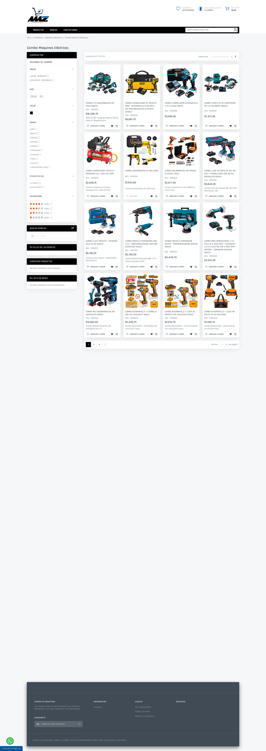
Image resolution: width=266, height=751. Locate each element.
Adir (34, 129)
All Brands (72, 228)
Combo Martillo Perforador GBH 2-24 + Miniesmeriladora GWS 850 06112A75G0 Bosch (141, 244)
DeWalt (35, 146)
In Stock (36, 183)
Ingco (34, 159)
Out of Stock (37, 187)
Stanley (35, 142)
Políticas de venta (142, 711)
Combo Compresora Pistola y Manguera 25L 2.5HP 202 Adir (100, 172)
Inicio (29, 38)
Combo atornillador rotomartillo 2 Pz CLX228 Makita (181, 104)
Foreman (36, 154)
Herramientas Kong (40, 167)
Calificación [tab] (36, 196)
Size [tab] (32, 89)
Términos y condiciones (145, 716)
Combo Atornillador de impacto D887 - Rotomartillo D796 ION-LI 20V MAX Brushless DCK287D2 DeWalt (140, 107)
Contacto (97, 707)
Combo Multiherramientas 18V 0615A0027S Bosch (100, 313)
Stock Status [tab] (37, 176)
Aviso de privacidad (143, 707)
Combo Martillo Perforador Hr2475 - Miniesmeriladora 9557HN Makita (181, 244)
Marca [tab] (33, 122)
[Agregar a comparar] (116, 126)
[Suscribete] (79, 724)
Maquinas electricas (53, 38)
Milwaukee (37, 150)
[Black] (32, 113)
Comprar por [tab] (36, 55)
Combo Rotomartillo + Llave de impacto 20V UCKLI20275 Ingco (180, 313)
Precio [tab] (33, 69)
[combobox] (211, 30)
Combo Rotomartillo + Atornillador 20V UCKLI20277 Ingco (141, 313)
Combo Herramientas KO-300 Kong (141, 170)
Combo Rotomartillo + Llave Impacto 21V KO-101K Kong (219, 313)
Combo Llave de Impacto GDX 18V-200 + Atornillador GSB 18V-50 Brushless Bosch (220, 173)
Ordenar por (203, 56)
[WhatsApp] (10, 741)
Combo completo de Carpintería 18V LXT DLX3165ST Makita (220, 104)
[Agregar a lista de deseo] (112, 126)
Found (35, 163)
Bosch (35, 133)
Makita (35, 137)
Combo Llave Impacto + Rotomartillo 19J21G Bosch (102, 242)
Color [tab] (33, 105)
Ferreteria (38, 38)
